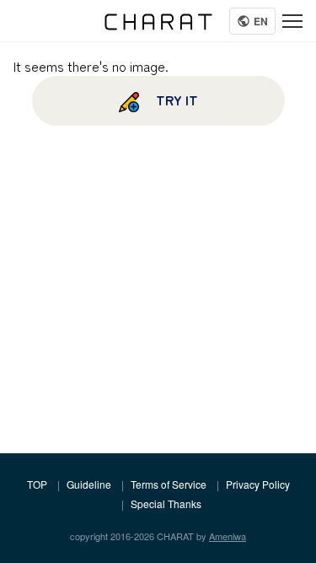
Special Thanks (166, 503)
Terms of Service (168, 484)
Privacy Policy (258, 484)
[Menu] (292, 21)
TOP (37, 484)
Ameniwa (227, 536)
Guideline (89, 484)
